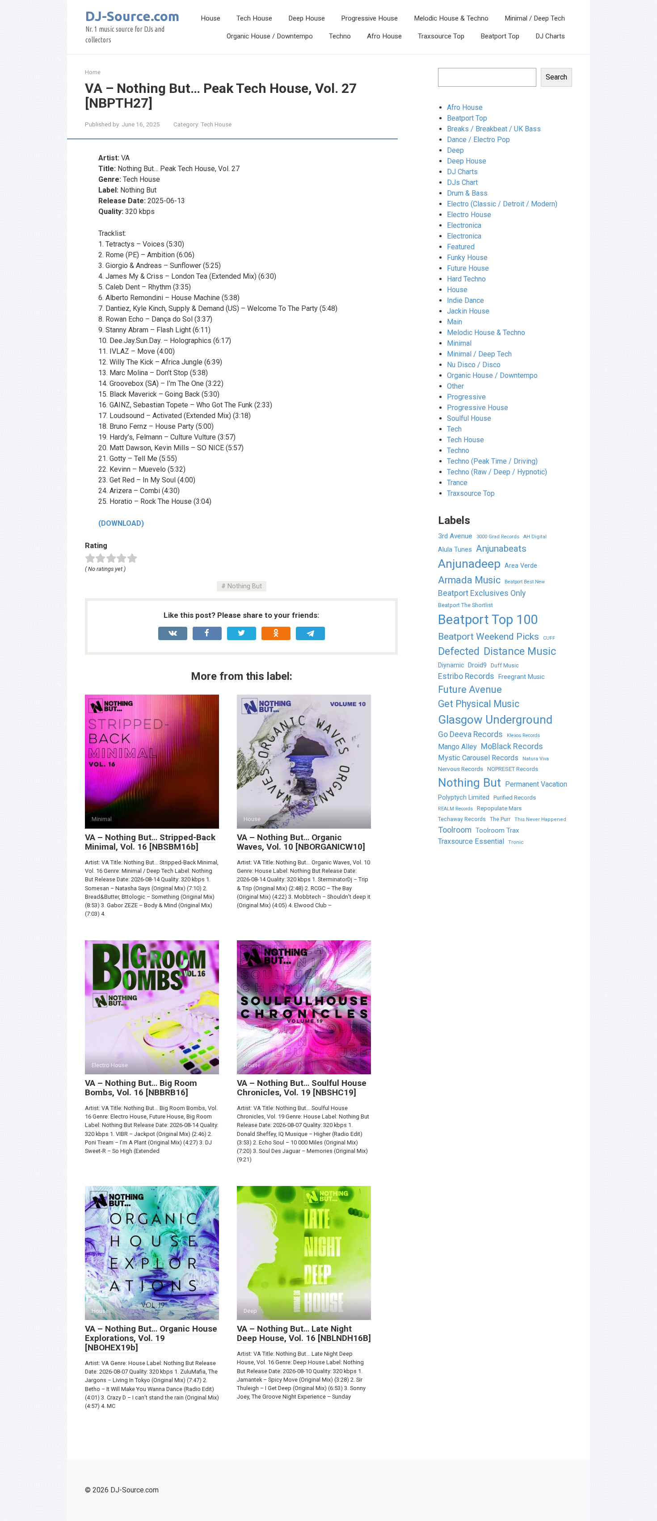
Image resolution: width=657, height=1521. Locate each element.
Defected (459, 651)
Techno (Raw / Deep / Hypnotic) (497, 472)
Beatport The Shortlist (465, 605)
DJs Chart (462, 182)
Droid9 (477, 665)
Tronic (516, 842)
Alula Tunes (455, 549)
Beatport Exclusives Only (482, 593)
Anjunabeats (501, 548)
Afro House (384, 36)
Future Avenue (470, 689)
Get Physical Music (478, 703)
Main (454, 322)
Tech (454, 429)
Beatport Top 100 (488, 619)
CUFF (549, 638)
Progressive (466, 397)
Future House (468, 268)
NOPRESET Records (512, 769)
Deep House (306, 18)
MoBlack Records (512, 746)
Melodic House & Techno (451, 18)
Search (556, 77)
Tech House (254, 18)
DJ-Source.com (132, 16)
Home (93, 72)
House (210, 18)
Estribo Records (466, 676)
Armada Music (469, 580)
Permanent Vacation (536, 784)
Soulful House (469, 418)
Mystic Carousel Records (478, 758)
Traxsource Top (441, 36)
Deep (455, 150)
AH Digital (535, 537)
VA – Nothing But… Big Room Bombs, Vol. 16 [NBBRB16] (141, 1088)
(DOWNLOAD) (121, 523)
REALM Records (455, 809)
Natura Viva (535, 759)
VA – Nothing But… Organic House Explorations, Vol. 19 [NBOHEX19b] (151, 1338)
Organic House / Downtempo (270, 36)
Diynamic (451, 665)
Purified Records (514, 797)
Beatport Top (499, 36)
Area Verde (521, 565)
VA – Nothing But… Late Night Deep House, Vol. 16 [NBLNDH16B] (304, 1333)
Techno (340, 36)
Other (455, 386)
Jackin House (468, 311)
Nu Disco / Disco (474, 364)
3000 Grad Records (497, 536)
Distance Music (520, 651)
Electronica (464, 225)
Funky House (467, 257)
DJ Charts (550, 36)
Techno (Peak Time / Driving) (492, 461)
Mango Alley (457, 746)
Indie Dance (465, 300)
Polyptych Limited (463, 797)
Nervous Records (460, 768)
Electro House (469, 214)
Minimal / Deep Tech (535, 18)
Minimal (459, 343)
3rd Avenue (455, 536)
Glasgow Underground (495, 719)
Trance (457, 482)
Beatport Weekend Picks (488, 636)
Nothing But (244, 586)
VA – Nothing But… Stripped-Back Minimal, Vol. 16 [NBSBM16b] (150, 842)
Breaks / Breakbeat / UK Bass (494, 129)
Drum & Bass (467, 193)
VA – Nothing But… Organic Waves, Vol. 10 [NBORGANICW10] (301, 842)
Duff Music (505, 665)
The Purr (500, 819)
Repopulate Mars (499, 808)
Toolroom (455, 829)
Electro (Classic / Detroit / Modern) (502, 204)
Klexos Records (523, 735)
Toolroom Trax (497, 830)
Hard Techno (466, 279)
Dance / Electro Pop (478, 139)
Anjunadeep (469, 563)
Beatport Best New (525, 582)
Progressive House (369, 18)
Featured (461, 247)
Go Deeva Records (470, 734)
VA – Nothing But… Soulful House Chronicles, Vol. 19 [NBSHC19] (301, 1088)
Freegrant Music (521, 676)
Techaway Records (462, 819)
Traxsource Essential (471, 841)
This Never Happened (540, 819)
